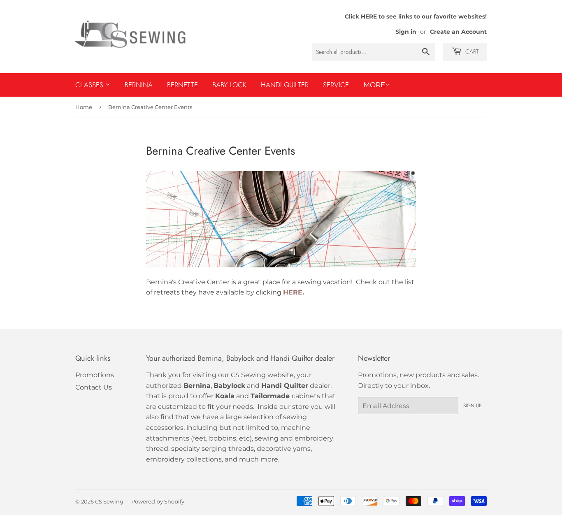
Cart (471, 51)
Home (83, 107)
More (374, 85)
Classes (90, 85)
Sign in (405, 31)
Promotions (94, 375)
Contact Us (93, 387)
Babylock (229, 386)
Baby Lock (229, 85)
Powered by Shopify (157, 501)
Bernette (182, 85)
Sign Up (472, 405)
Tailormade (270, 396)
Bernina (139, 85)
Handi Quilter (285, 85)
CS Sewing (109, 501)
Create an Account (458, 31)
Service (336, 85)
